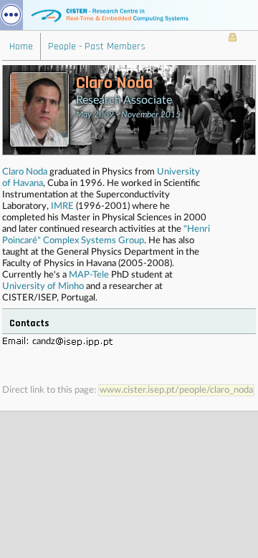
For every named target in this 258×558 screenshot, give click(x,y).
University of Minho (43, 286)
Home (21, 46)
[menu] (11, 15)
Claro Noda (24, 172)
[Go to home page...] (129, 15)
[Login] (232, 38)
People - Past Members (96, 46)
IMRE (62, 206)
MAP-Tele (89, 275)
